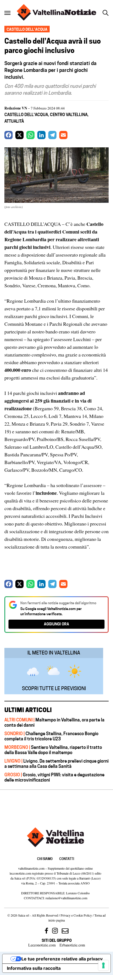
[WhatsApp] (30, 135)
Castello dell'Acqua (26, 114)
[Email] (63, 135)
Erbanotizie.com (72, 945)
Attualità (14, 121)
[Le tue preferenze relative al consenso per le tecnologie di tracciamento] (103, 965)
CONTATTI (66, 859)
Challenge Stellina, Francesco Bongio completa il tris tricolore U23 (51, 736)
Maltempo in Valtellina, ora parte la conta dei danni (54, 722)
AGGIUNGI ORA (56, 624)
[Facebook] (8, 135)
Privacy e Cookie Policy (76, 915)
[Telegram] (52, 135)
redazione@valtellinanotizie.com (66, 898)
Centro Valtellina (68, 114)
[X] (19, 135)
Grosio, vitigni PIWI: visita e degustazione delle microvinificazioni (54, 777)
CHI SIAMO (45, 859)
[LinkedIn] (41, 135)
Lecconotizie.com (42, 945)
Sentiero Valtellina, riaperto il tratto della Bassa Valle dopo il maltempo (53, 749)
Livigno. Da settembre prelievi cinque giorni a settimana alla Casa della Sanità (56, 763)
